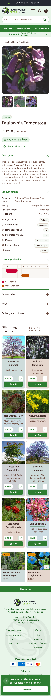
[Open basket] (46, 11)
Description (8, 155)
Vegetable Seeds (24, 28)
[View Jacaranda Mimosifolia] (37, 468)
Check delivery (14, 146)
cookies (24, 679)
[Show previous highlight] (4, 34)
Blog (38, 635)
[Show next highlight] (46, 34)
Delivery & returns (13, 635)
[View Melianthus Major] (13, 414)
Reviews (38, 647)
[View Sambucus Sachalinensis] (13, 523)
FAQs (4, 303)
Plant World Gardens (38, 643)
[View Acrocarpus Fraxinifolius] (13, 468)
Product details (10, 191)
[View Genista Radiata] (37, 414)
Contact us (13, 643)
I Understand (25, 689)
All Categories (41, 28)
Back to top (25, 589)
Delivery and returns (13, 313)
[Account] (39, 11)
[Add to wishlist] (20, 378)
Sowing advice (9, 294)
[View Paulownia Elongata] (13, 362)
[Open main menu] (33, 11)
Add (15, 384)
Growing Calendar (11, 259)
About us (38, 639)
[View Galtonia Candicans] (37, 362)
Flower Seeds (7, 28)
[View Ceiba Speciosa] (37, 523)
